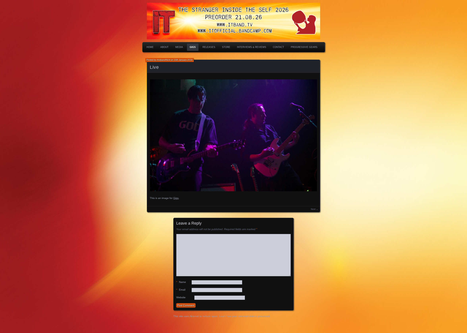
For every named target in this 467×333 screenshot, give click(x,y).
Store (226, 47)
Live (154, 67)
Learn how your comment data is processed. (245, 316)
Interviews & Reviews (251, 47)
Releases (208, 47)
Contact (278, 47)
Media (179, 47)
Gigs (193, 47)
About (164, 47)
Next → (314, 209)
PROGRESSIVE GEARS (304, 47)
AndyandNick (163, 60)
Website (181, 297)
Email (180, 289)
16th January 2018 (183, 60)
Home (150, 47)
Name (181, 282)
